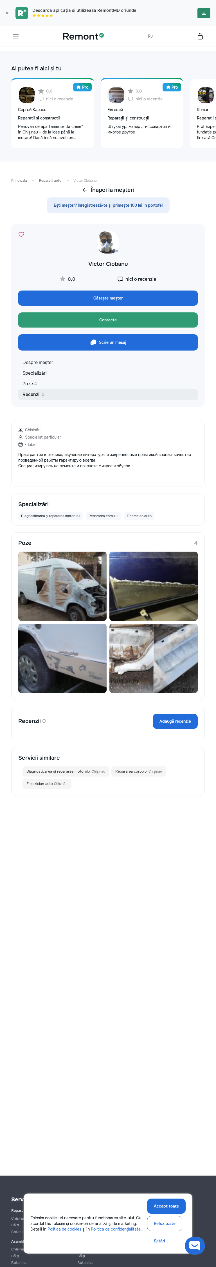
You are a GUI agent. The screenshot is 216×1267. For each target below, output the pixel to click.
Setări (159, 1240)
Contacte (108, 319)
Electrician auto (47, 783)
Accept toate (166, 1206)
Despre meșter (37, 362)
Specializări (34, 373)
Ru (150, 36)
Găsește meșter (108, 298)
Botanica (18, 1262)
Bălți (15, 1256)
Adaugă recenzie (175, 721)
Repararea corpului (138, 771)
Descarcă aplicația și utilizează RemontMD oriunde (84, 10)
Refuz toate (165, 1223)
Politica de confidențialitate (116, 1229)
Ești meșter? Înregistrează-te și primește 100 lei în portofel (108, 205)
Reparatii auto (50, 180)
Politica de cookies (64, 1229)
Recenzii (33, 394)
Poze (29, 384)
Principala (19, 180)
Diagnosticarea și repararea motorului (65, 771)
